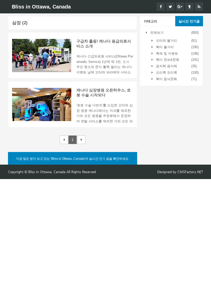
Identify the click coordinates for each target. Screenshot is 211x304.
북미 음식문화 (166, 79)
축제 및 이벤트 (166, 53)
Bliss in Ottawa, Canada (41, 7)
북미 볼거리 (164, 47)
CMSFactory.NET (190, 172)
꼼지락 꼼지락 (166, 66)
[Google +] (180, 7)
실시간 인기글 (189, 21)
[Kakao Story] (189, 7)
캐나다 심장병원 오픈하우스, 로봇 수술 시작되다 (103, 92)
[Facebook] (161, 7)
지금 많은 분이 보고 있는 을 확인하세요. (72, 159)
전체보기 (156, 33)
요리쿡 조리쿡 (166, 72)
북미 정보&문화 (167, 60)
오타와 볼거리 (166, 41)
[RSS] (199, 7)
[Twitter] (170, 7)
